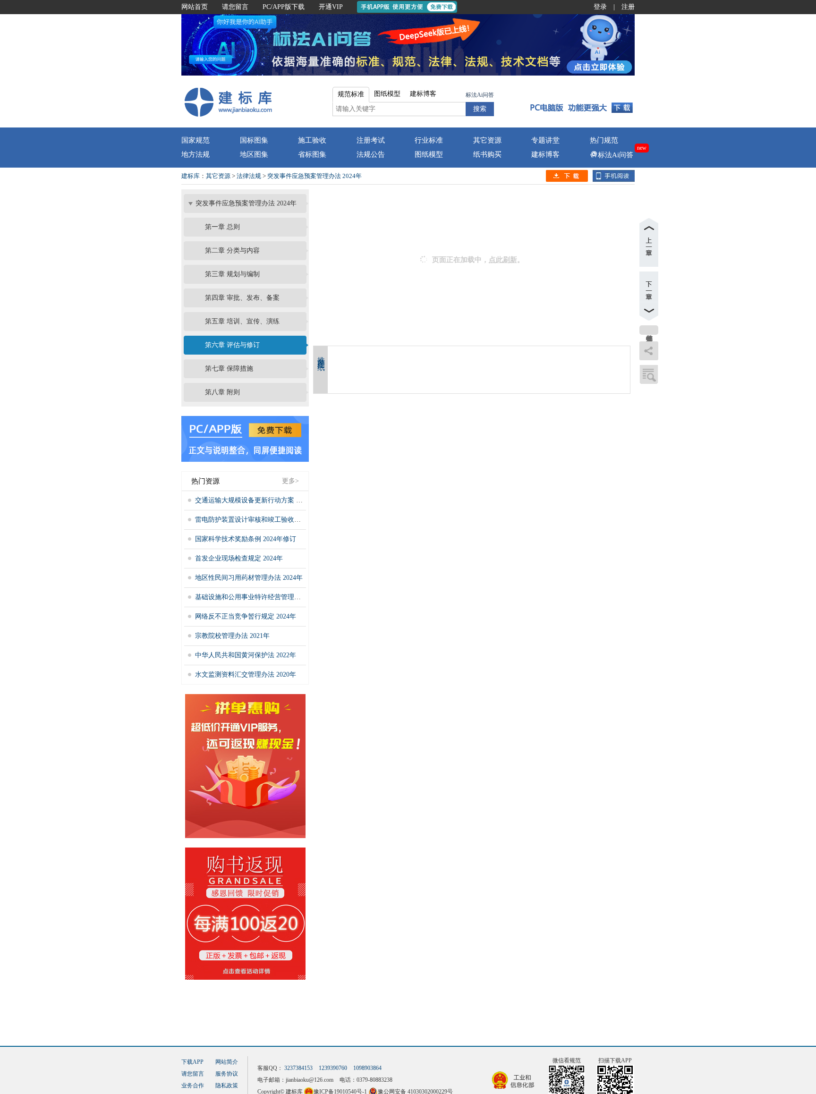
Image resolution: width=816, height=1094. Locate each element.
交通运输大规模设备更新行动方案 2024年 (255, 500)
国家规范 (195, 140)
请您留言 (235, 6)
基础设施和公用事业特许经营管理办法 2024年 (262, 597)
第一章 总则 (222, 226)
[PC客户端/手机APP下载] (579, 101)
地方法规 (195, 154)
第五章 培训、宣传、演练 (242, 321)
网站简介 (226, 1062)
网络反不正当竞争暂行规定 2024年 (245, 616)
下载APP (192, 1062)
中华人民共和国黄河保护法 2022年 (245, 655)
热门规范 (604, 140)
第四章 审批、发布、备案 (242, 297)
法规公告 (371, 154)
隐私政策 (226, 1085)
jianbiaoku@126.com (309, 1080)
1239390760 (333, 1068)
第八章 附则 (222, 392)
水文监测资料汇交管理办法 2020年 (245, 674)
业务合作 (192, 1085)
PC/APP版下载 (284, 6)
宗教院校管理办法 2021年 (232, 635)
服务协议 (226, 1073)
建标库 (190, 175)
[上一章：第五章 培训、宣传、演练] (648, 242)
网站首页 (194, 6)
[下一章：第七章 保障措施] (648, 296)
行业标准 (429, 140)
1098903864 (367, 1068)
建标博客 (545, 154)
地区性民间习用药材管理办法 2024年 (249, 577)
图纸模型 (429, 154)
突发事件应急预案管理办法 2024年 (314, 175)
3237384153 (298, 1068)
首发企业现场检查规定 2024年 (239, 558)
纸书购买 (487, 154)
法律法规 (249, 175)
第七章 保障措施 (229, 368)
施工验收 (312, 140)
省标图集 (312, 154)
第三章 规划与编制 (232, 274)
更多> (290, 480)
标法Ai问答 (480, 95)
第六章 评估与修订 (232, 344)
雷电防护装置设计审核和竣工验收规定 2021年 (262, 519)
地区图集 (254, 154)
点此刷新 (503, 259)
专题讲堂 (545, 140)
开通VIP (331, 6)
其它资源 (487, 140)
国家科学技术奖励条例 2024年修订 (245, 539)
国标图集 (254, 140)
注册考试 (371, 140)
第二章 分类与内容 (232, 250)
